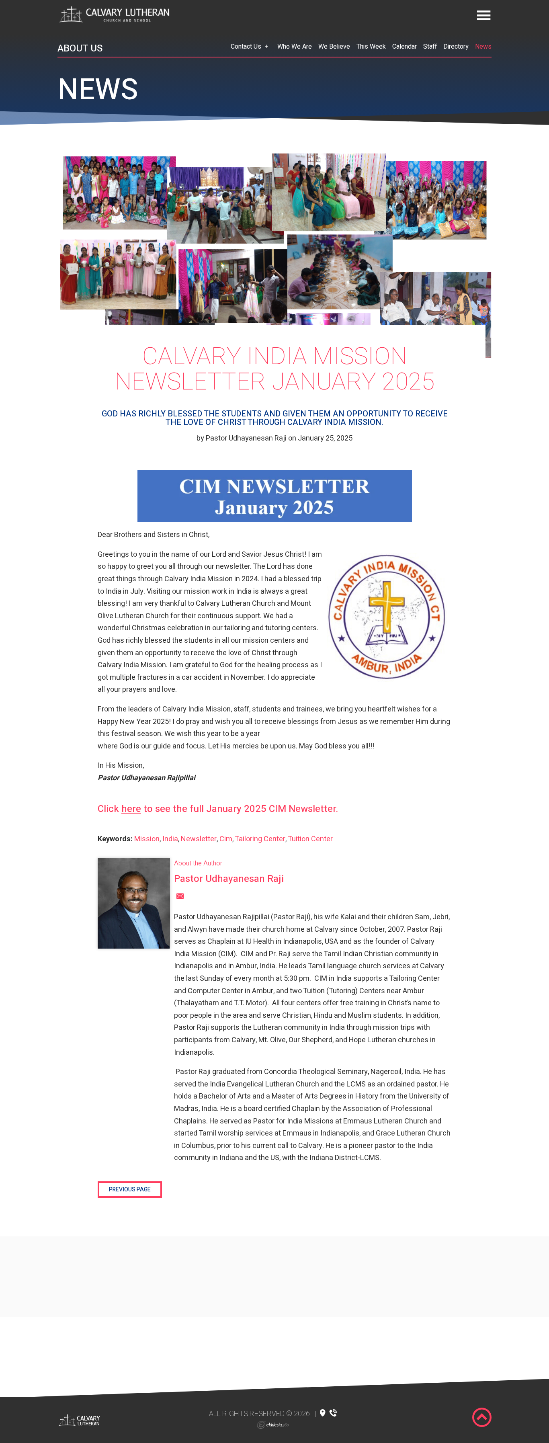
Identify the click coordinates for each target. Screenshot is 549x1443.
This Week (371, 46)
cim (225, 839)
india (170, 839)
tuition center (310, 839)
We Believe (334, 46)
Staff (430, 46)
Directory (456, 46)
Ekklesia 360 (273, 1425)
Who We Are (294, 46)
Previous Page (130, 1189)
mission (147, 839)
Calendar (404, 46)
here (131, 809)
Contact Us (246, 46)
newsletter (199, 839)
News (483, 46)
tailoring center (260, 839)
